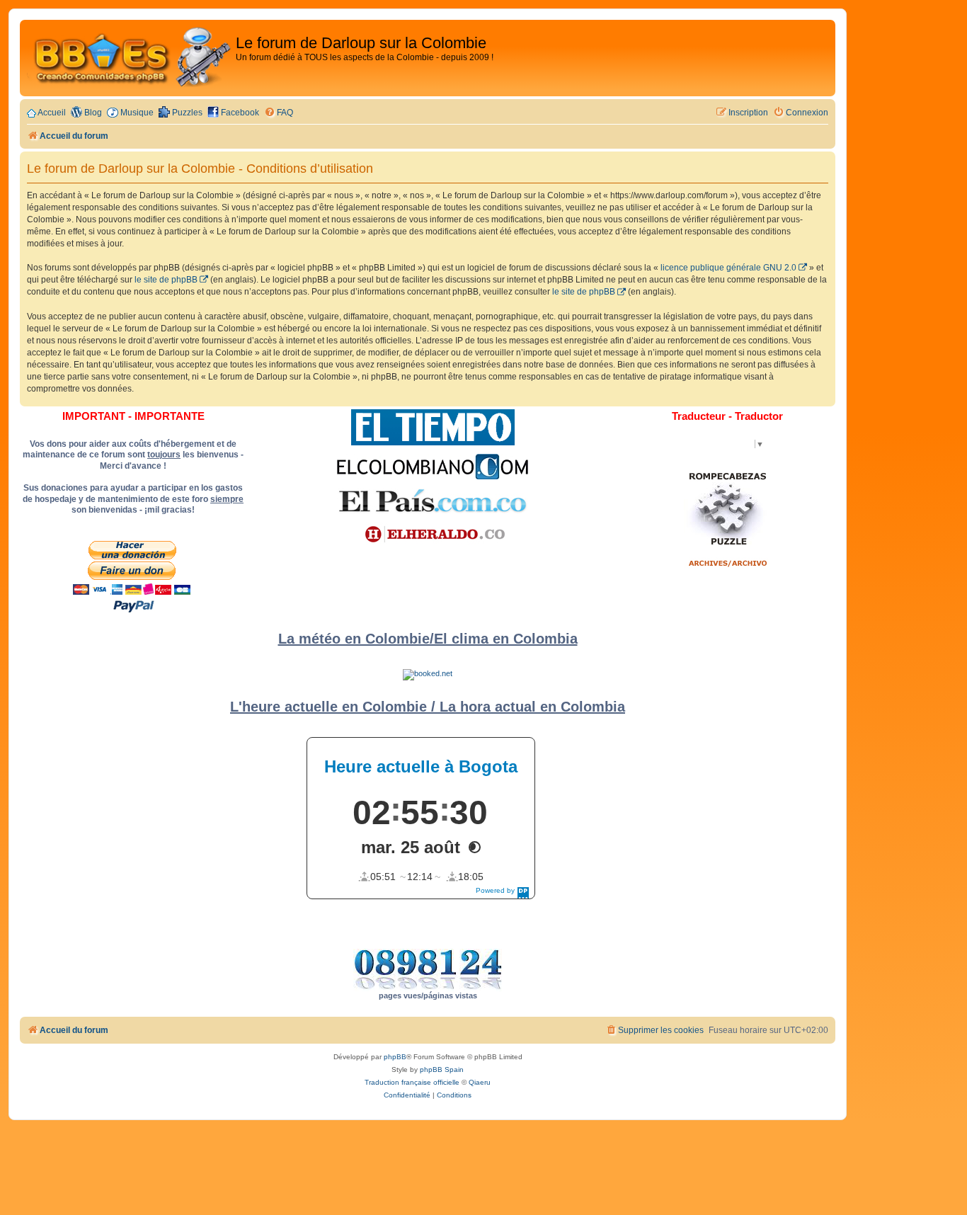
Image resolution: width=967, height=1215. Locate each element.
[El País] (432, 500)
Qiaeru (480, 1082)
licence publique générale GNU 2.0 (728, 268)
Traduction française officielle (412, 1082)
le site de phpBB (166, 280)
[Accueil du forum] (129, 58)
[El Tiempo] (433, 427)
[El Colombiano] (432, 466)
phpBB (395, 1057)
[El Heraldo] (432, 534)
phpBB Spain (442, 1069)
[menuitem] (278, 112)
